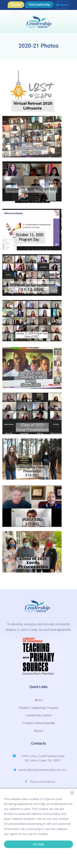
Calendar (49, 723)
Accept (38, 844)
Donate (16, 4)
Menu (63, 5)
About (39, 700)
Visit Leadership (39, 4)
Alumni (38, 731)
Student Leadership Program (38, 708)
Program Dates (32, 723)
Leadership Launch (38, 715)
